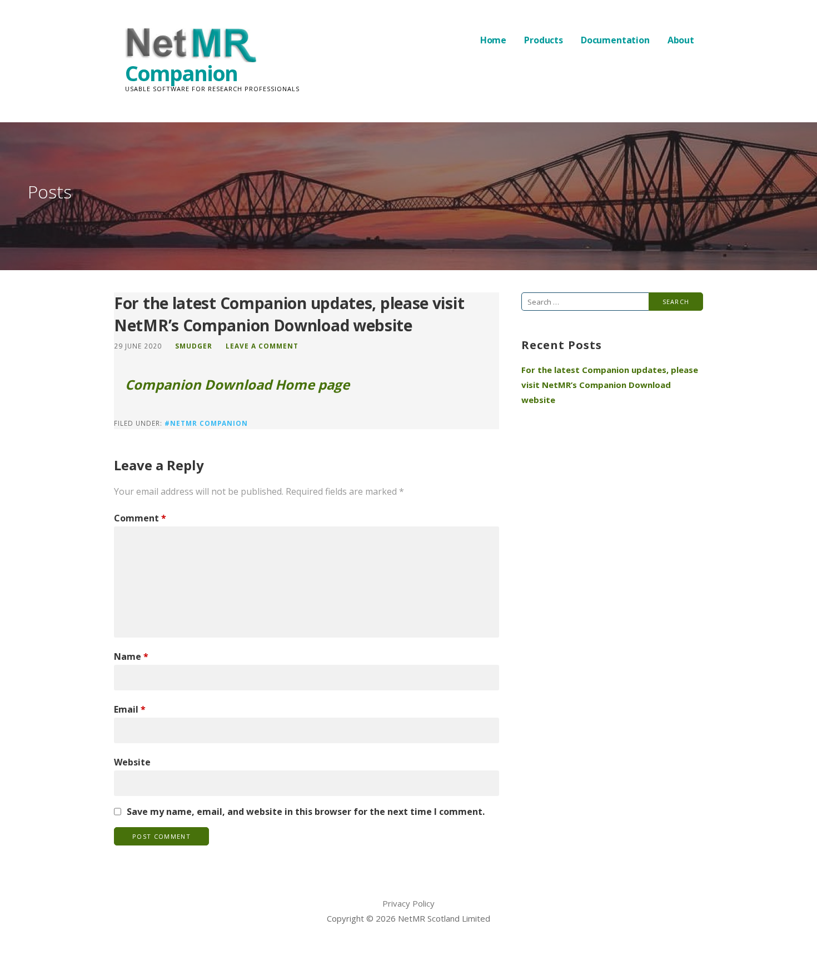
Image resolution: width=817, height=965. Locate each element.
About (680, 40)
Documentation (615, 40)
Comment (140, 518)
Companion (181, 72)
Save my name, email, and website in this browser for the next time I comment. (306, 811)
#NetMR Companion (206, 423)
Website (132, 762)
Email (130, 709)
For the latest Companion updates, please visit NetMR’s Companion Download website (609, 384)
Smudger (193, 345)
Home (493, 40)
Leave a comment (262, 345)
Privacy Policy (408, 903)
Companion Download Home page (237, 384)
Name (131, 656)
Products (543, 40)
